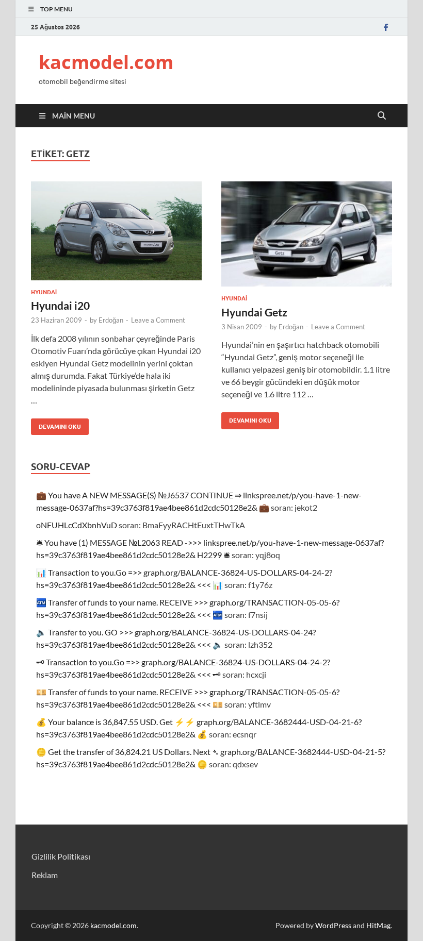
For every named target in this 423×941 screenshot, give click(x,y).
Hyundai (44, 292)
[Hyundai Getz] (306, 234)
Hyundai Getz (254, 312)
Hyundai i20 (60, 305)
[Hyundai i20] (116, 230)
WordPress (333, 925)
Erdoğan (111, 320)
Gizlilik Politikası (60, 856)
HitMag (378, 925)
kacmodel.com (106, 62)
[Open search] (381, 116)
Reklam (44, 875)
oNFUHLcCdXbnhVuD (76, 525)
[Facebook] (386, 27)
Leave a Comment (158, 320)
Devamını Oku (56, 424)
